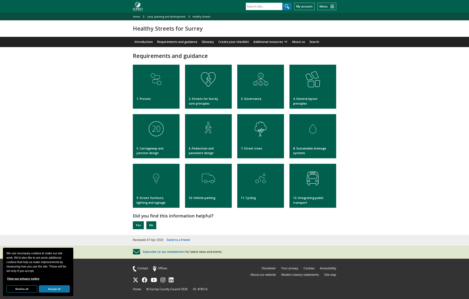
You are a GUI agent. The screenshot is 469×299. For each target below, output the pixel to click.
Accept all (54, 288)
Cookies (309, 268)
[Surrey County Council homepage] (138, 6)
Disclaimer (269, 268)
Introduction (144, 42)
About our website (263, 275)
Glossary (208, 42)
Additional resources (268, 42)
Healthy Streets (201, 16)
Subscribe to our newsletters (164, 252)
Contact (142, 268)
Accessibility (328, 268)
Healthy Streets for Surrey (168, 28)
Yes (138, 225)
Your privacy (289, 268)
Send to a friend (178, 240)
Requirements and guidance (177, 42)
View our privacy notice (23, 278)
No (151, 225)
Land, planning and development (166, 16)
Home (136, 16)
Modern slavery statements (300, 275)
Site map (330, 275)
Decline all (21, 288)
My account (304, 6)
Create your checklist (233, 42)
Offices (162, 268)
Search (314, 42)
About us (298, 42)
